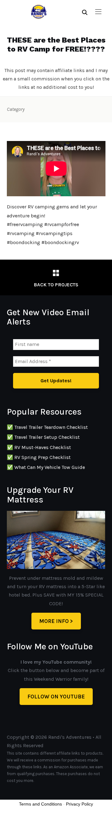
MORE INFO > (56, 621)
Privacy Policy (79, 804)
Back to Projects (56, 285)
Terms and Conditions (40, 804)
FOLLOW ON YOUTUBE (56, 696)
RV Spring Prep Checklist (42, 457)
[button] (98, 11)
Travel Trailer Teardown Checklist (51, 427)
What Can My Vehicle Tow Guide (49, 467)
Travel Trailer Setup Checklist (47, 437)
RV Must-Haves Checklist (42, 447)
